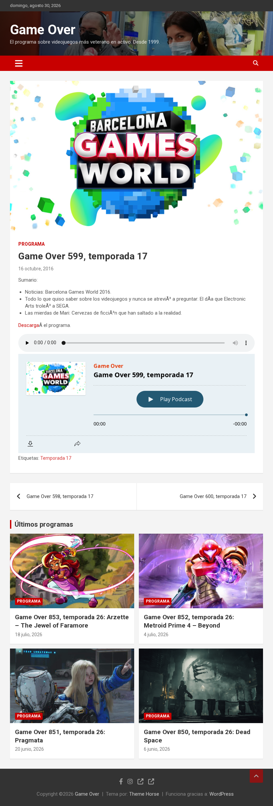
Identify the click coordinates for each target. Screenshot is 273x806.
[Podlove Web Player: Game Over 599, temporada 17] (136, 403)
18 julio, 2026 (28, 634)
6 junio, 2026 (157, 749)
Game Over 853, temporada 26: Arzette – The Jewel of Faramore (72, 621)
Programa (31, 244)
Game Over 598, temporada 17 (60, 496)
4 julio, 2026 (156, 634)
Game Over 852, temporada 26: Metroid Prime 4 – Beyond (189, 621)
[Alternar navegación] (19, 63)
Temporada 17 (55, 458)
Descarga (28, 325)
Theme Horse (144, 794)
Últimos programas (44, 524)
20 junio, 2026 (29, 749)
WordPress (221, 794)
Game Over (43, 30)
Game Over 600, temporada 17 (213, 496)
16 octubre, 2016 (36, 268)
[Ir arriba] (256, 776)
